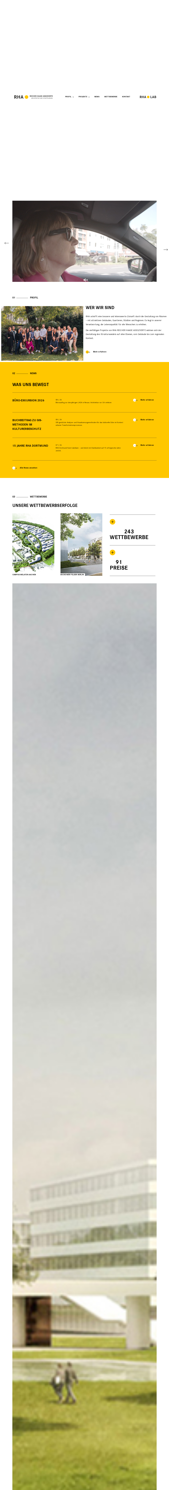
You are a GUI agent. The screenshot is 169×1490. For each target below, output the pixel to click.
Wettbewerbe (110, 97)
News (96, 97)
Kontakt (126, 97)
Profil (68, 97)
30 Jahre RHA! (33, 270)
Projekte (83, 97)
